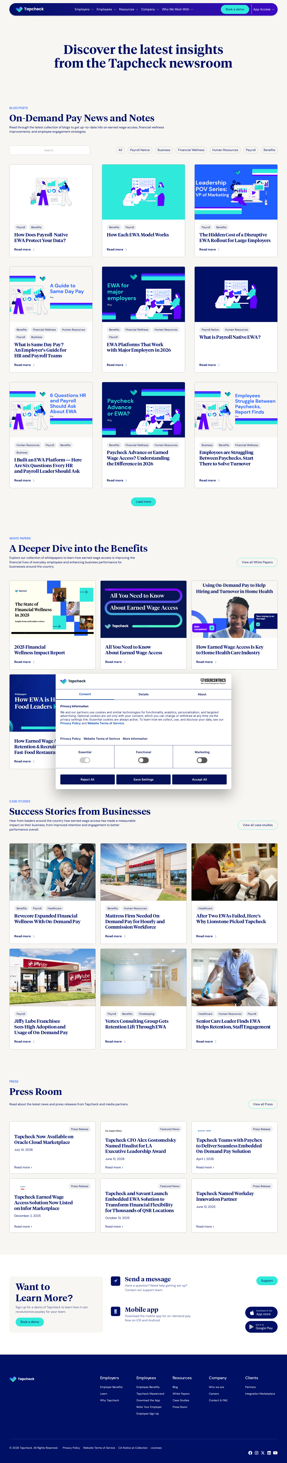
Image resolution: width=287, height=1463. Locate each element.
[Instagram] (257, 1452)
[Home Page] (31, 9)
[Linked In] (270, 1452)
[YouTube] (276, 1452)
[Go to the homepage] (21, 1379)
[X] (263, 1452)
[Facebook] (251, 1452)
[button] (84, 9)
